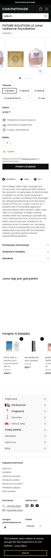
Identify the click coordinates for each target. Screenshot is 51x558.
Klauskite (7, 258)
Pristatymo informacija (15, 245)
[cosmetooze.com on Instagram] (27, 505)
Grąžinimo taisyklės (13, 251)
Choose (6, 85)
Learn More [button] (20, 546)
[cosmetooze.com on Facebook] (32, 505)
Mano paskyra (9, 491)
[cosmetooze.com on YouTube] (37, 505)
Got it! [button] (25, 553)
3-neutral (39, 90)
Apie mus (6, 468)
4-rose (41, 98)
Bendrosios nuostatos (12, 484)
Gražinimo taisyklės (11, 476)
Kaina (5, 107)
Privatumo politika (11, 480)
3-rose (29, 98)
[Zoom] (40, 71)
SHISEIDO (6, 33)
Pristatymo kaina (28, 159)
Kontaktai (6, 472)
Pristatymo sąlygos (11, 487)
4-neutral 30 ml (13, 98)
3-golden (9, 90)
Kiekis (5, 137)
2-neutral (24, 90)
